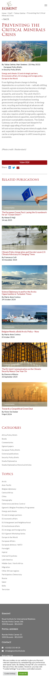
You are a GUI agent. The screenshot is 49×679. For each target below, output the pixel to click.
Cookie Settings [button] (9, 673)
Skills (4, 586)
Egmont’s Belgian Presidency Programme (18, 507)
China (4, 496)
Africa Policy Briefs (9, 435)
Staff (10, 13)
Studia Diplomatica (9, 461)
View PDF (24, 163)
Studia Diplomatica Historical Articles (17, 465)
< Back (5, 19)
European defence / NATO (12, 545)
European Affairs (8, 541)
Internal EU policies (9, 556)
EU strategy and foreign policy (30, 76)
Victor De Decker (11, 412)
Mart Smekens (21, 64)
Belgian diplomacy (9, 489)
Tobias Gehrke (19, 13)
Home (4, 13)
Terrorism (6, 589)
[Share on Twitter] (13, 168)
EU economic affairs (10, 76)
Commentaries (7, 442)
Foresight (6, 548)
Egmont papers (8, 446)
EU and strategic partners (27, 73)
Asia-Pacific (6, 485)
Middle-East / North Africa (12, 563)
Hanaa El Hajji (9, 217)
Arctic (4, 481)
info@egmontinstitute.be (15, 651)
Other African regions (10, 571)
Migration (6, 567)
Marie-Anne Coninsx (12, 297)
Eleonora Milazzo (11, 374)
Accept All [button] (22, 673)
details (7, 208)
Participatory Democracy (12, 574)
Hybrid (4, 552)
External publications (10, 454)
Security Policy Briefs (12, 70)
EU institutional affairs (11, 526)
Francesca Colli (10, 257)
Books (4, 439)
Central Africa (7, 493)
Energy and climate (9, 73)
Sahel (4, 582)
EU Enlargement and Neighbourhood (16, 522)
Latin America (7, 560)
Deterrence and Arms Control (13, 504)
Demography (7, 500)
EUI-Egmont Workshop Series (13, 534)
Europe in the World (10, 78)
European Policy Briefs (13, 67)
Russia (4, 578)
